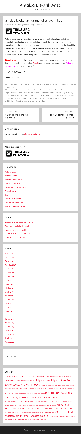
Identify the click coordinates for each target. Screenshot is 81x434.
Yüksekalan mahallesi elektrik (17, 234)
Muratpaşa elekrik (65, 412)
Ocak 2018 (9, 284)
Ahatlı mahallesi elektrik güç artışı (19, 222)
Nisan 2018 (9, 276)
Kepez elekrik (63, 405)
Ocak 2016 (9, 311)
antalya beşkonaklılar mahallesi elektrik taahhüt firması (25, 95)
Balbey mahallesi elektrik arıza (66, 385)
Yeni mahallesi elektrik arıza (57, 416)
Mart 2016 (9, 303)
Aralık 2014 (9, 342)
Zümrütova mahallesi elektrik (17, 226)
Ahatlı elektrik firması (23, 376)
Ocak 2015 (9, 338)
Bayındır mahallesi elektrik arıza (31, 388)
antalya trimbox (29, 384)
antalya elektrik (57, 380)
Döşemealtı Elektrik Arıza (15, 187)
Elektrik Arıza (65, 84)
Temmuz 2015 (10, 319)
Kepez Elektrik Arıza (13, 199)
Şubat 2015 (9, 334)
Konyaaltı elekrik (48, 409)
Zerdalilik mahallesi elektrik (16, 230)
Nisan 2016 (9, 300)
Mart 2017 (9, 288)
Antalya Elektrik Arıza (40, 5)
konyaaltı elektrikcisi (12, 412)
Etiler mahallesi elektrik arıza (32, 401)
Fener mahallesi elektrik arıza (48, 401)
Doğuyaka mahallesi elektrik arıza (17, 393)
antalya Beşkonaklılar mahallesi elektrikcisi (30, 101)
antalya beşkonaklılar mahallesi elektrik (22, 90)
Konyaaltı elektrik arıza (14, 203)
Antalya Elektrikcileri (53, 84)
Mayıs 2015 (9, 323)
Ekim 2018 (9, 269)
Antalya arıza (12, 84)
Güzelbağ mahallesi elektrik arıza (47, 405)
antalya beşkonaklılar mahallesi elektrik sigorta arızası (53, 93)
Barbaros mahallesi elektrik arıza (13, 388)
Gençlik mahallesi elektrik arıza (13, 405)
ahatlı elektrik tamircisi (38, 376)
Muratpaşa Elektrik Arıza (15, 206)
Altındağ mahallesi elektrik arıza (24, 380)
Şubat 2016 (9, 307)
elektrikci (25, 397)
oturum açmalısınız (32, 134)
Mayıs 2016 (9, 296)
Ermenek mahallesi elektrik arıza (16, 401)
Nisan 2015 (9, 327)
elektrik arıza (54, 393)
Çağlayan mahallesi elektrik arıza (37, 419)
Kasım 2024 (9, 253)
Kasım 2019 (9, 257)
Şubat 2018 (9, 280)
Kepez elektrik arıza (14, 408)
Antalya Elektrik (23, 84)
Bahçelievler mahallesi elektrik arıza (48, 385)
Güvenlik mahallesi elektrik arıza (30, 405)
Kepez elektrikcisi (32, 408)
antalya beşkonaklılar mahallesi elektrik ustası (27, 98)
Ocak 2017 (9, 292)
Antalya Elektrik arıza (37, 84)
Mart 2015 (9, 330)
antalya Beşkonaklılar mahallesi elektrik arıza (53, 90)
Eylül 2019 (9, 261)
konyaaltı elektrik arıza (63, 409)
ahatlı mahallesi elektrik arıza (54, 376)
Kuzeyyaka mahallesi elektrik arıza (30, 412)
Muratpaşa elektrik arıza (16, 416)
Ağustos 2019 (10, 265)
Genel (7, 195)
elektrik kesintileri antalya (45, 397)
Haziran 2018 (10, 273)
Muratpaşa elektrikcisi (39, 416)
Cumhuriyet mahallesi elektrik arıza (48, 388)
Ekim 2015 (9, 315)
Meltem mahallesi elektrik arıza (47, 412)
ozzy (32, 25)
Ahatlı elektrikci (10, 376)
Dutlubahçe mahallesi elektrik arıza (35, 393)
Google (36, 63)
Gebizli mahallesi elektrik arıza (64, 401)
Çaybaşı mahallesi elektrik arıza (20, 419)
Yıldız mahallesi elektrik (15, 238)
